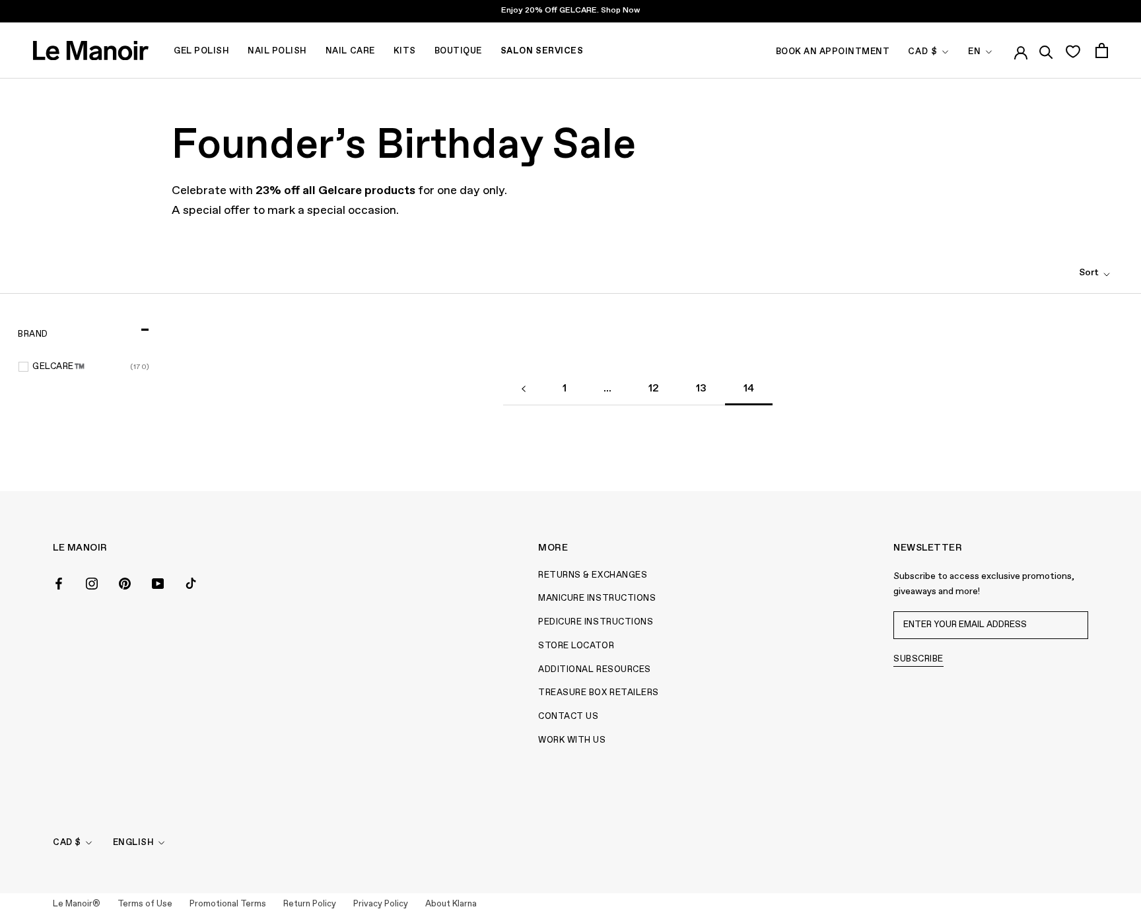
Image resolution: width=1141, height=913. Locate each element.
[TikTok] (191, 583)
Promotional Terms (228, 904)
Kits (405, 51)
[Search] (1046, 50)
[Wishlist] (1072, 50)
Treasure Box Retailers (598, 693)
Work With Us (571, 740)
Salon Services (542, 51)
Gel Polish (201, 51)
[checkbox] (91, 367)
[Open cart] (1101, 50)
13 (701, 389)
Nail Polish (277, 51)
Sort (1090, 272)
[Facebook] (59, 583)
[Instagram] (92, 583)
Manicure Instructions (597, 598)
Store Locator (576, 646)
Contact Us (568, 716)
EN (974, 52)
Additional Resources (594, 669)
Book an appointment (833, 52)
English (134, 842)
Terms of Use (145, 904)
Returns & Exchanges (592, 575)
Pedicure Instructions (595, 622)
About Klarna (451, 904)
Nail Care (350, 51)
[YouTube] (158, 583)
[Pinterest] (125, 583)
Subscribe (918, 659)
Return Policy (309, 904)
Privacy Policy (380, 904)
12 (653, 389)
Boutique (458, 51)
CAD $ (923, 52)
